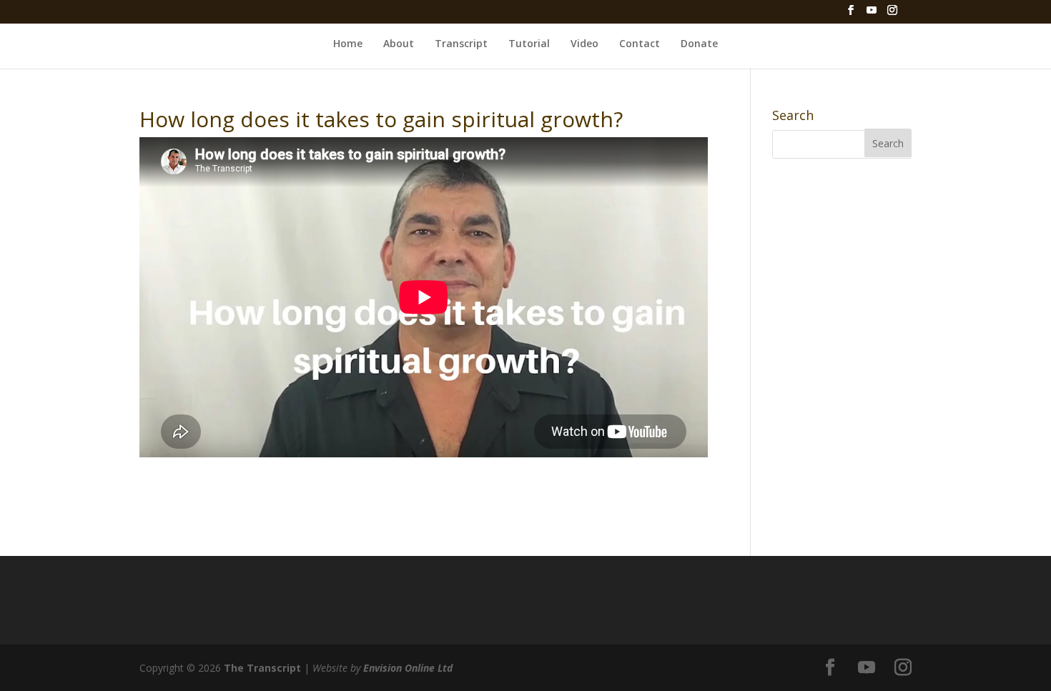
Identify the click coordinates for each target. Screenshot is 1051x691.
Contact (639, 43)
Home (347, 43)
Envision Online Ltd (408, 668)
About (398, 43)
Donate (699, 43)
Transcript (461, 43)
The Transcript (262, 668)
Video (584, 43)
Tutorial (529, 43)
